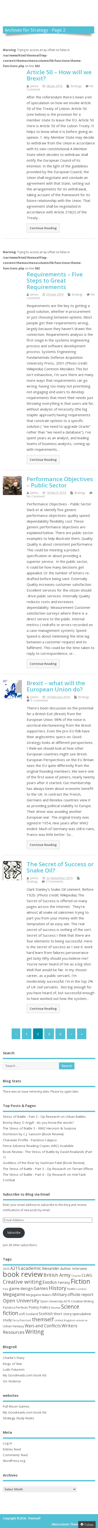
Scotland (32, 1314)
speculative (81, 1313)
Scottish (46, 1313)
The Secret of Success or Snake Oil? (60, 867)
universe (82, 1320)
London (81, 1289)
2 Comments (54, 881)
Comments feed (15, 1455)
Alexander (50, 1268)
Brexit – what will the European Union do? (56, 686)
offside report (80, 1294)
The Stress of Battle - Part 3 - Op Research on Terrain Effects (48, 1169)
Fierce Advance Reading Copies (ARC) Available (38, 1146)
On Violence (12, 1381)
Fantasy (64, 1282)
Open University (21, 1300)
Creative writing (22, 1281)
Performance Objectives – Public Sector (60, 482)
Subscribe (13, 1233)
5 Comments (39, 700)
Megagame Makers (39, 1295)
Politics (44, 1307)
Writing (34, 1331)
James (34, 86)
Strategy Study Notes (18, 1418)
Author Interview (73, 1268)
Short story (63, 1313)
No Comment (36, 496)
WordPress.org (14, 1461)
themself (43, 1319)
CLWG (87, 1275)
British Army (57, 1275)
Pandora (9, 1308)
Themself (49, 8)
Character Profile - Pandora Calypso (30, 1140)
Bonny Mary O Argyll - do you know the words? (38, 1122)
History (57, 1287)
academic (31, 1268)
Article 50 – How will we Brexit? (59, 75)
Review (55, 1307)
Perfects (22, 1307)
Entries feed (12, 1449)
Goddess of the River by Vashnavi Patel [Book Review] (43, 1163)
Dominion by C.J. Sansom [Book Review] (33, 1134)
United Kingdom (64, 1320)
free (5, 1289)
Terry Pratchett (21, 1320)
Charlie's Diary (13, 1358)
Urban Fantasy (13, 1326)
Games (41, 1288)
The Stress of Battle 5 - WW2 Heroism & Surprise (39, 1128)
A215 (15, 1268)
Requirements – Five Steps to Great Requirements (55, 280)
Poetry (34, 1307)
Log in (7, 1443)
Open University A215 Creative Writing (66, 1301)
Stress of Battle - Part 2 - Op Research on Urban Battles (44, 1116)
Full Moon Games (16, 1406)
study (7, 1319)
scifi (22, 1313)
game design (21, 1288)
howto (71, 1289)
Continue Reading (43, 228)
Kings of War (12, 1364)
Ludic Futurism (13, 1369)
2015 (6, 1268)
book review (23, 1274)
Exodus (49, 1282)
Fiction (80, 1281)
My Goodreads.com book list (24, 1375)
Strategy (75, 86)
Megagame (14, 1294)
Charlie (76, 1275)
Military (59, 1294)
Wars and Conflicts (43, 1325)
